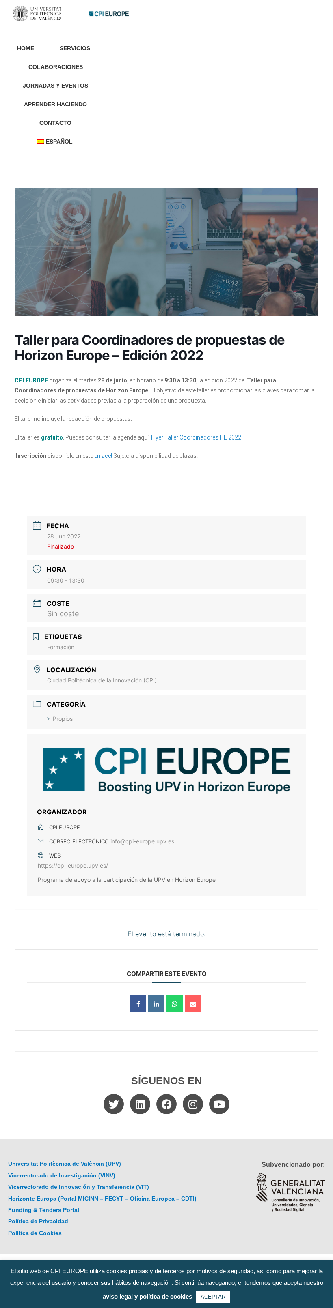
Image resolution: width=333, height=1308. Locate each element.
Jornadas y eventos (55, 86)
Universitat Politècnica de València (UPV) (64, 1164)
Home (25, 48)
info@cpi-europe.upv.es (142, 841)
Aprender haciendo (55, 104)
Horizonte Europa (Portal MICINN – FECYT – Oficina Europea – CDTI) (102, 1199)
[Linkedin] (140, 1104)
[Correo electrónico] (193, 1003)
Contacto (55, 123)
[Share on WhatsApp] (174, 1003)
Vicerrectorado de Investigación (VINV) (61, 1176)
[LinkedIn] (156, 1003)
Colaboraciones (55, 67)
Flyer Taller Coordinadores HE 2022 (196, 437)
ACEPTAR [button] (213, 1297)
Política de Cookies (35, 1233)
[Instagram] (193, 1104)
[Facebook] (166, 1104)
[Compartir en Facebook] (138, 1003)
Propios (63, 718)
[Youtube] (219, 1104)
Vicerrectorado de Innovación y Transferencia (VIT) (78, 1187)
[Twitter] (114, 1104)
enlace (102, 455)
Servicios (75, 48)
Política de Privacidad (38, 1221)
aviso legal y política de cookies (147, 1296)
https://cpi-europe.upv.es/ (73, 865)
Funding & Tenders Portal (43, 1210)
